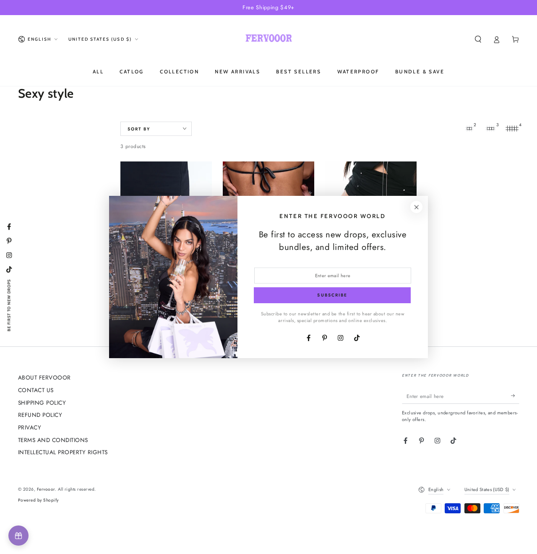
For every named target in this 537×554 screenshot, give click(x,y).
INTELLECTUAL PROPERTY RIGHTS (63, 452)
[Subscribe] (515, 395)
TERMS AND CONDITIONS (53, 440)
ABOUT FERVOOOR (44, 377)
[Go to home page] (269, 39)
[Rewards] (18, 535)
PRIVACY (30, 427)
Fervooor (46, 489)
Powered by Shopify (38, 500)
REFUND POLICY (40, 415)
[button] (478, 39)
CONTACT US (36, 390)
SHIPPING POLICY (42, 402)
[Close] (416, 207)
